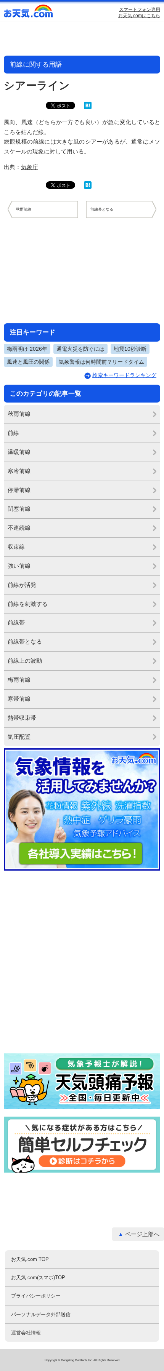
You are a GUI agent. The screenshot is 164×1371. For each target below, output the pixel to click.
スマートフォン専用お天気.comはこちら (139, 12)
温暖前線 (19, 452)
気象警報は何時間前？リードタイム (101, 362)
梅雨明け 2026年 (27, 349)
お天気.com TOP (30, 1259)
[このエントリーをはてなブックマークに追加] (88, 107)
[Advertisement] (82, 270)
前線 (13, 433)
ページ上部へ (142, 1234)
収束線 (16, 546)
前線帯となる (25, 641)
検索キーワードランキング (124, 375)
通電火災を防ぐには (80, 349)
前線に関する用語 (36, 64)
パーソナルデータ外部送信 (41, 1314)
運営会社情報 (26, 1333)
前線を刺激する (28, 604)
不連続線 (19, 527)
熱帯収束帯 (22, 717)
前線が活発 (22, 585)
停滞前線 (19, 490)
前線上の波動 (25, 660)
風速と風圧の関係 (28, 362)
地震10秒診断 (130, 349)
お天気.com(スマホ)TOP (38, 1277)
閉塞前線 (19, 508)
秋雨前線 (19, 414)
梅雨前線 (19, 679)
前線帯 (16, 622)
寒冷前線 (19, 471)
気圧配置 (19, 736)
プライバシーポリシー (36, 1296)
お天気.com (28, 13)
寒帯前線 (19, 698)
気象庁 (29, 167)
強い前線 (19, 565)
